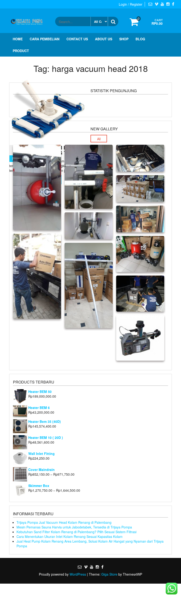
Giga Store (109, 574)
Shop (123, 39)
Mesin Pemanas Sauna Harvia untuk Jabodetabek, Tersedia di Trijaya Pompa (74, 527)
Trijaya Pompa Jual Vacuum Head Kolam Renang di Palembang (63, 522)
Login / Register (130, 4)
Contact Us (77, 39)
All (99, 138)
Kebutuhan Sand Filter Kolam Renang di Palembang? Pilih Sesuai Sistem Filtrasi (76, 531)
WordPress (78, 574)
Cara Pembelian (44, 39)
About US (103, 39)
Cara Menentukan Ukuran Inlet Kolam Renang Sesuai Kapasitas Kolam (69, 536)
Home (18, 39)
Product (21, 50)
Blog (140, 39)
